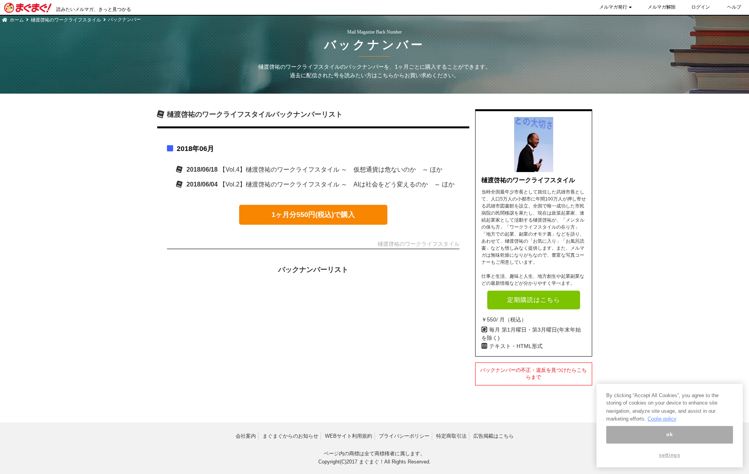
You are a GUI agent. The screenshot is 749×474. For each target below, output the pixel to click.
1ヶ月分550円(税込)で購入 (313, 214)
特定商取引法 (451, 436)
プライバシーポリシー (404, 436)
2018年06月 (195, 149)
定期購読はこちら (533, 299)
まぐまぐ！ (371, 462)
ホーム (17, 20)
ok (669, 435)
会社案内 (246, 436)
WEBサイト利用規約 (348, 436)
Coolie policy (662, 418)
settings (669, 455)
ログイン (700, 7)
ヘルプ (734, 7)
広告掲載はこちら (493, 436)
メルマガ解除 (662, 7)
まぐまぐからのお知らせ (290, 436)
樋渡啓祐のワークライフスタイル (66, 20)
